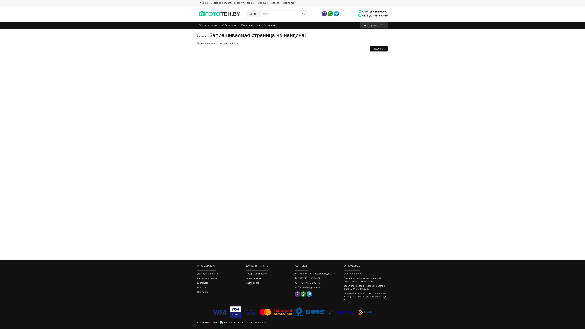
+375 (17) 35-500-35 (375, 16)
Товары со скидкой (256, 274)
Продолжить (379, 49)
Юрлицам (262, 3)
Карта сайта (252, 283)
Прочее (268, 25)
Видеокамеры (249, 25)
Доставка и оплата (221, 3)
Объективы (229, 25)
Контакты (288, 3)
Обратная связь (254, 278)
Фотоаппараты (208, 25)
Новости (275, 3)
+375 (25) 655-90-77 (375, 12)
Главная (203, 3)
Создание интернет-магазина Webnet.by (245, 323)
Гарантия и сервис (244, 3)
